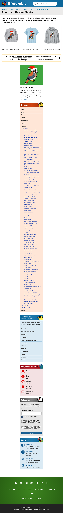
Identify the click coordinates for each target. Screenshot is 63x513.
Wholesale (40, 489)
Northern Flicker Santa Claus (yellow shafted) (31, 224)
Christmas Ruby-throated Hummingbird (30, 182)
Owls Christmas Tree (29, 229)
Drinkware (24, 337)
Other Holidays (26, 307)
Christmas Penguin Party (30, 180)
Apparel (23, 329)
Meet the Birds (19, 489)
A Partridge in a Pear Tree (30, 134)
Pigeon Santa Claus (29, 238)
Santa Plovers (27, 278)
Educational (24, 120)
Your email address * (27, 410)
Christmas (31, 9)
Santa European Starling (30, 265)
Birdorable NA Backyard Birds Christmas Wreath (31, 158)
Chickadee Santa (28, 168)
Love (22, 112)
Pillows (23, 354)
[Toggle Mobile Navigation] (60, 4)
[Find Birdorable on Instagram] (26, 483)
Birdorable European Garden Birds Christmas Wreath (32, 148)
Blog (31, 493)
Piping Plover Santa (29, 240)
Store (30, 489)
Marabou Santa (27, 219)
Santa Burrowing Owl (29, 252)
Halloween (25, 305)
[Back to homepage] (17, 3)
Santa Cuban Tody (28, 257)
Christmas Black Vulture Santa (31, 170)
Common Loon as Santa (30, 189)
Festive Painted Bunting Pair (31, 132)
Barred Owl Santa (28, 145)
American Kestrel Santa (42, 9)
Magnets (23, 348)
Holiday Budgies (28, 206)
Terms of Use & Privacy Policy (41, 509)
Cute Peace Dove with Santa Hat (32, 193)
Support (23, 310)
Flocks (23, 123)
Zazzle (28, 381)
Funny (23, 115)
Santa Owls (27, 273)
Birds (22, 109)
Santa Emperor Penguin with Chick (32, 261)
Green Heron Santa (28, 204)
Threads (29, 465)
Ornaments (24, 351)
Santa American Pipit (29, 246)
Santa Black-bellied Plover (30, 248)
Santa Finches (27, 267)
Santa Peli (26, 277)
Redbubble (29, 391)
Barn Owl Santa (28, 143)
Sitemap (38, 498)
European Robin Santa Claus (31, 130)
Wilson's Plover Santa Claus (31, 301)
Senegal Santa (27, 288)
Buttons (23, 334)
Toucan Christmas (28, 298)
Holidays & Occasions (22, 9)
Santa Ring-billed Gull (29, 280)
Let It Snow (27, 214)
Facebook (29, 444)
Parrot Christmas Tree (29, 233)
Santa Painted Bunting (29, 275)
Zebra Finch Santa (28, 303)
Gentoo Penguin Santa (29, 200)
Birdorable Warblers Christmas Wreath (31, 164)
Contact (30, 498)
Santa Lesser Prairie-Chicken (31, 269)
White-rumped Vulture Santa (31, 300)
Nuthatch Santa (28, 227)
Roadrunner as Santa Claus (30, 244)
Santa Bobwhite (28, 250)
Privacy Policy (29, 429)
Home (3, 9)
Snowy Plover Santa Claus (30, 292)
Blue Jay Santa (27, 166)
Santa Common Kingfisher (30, 255)
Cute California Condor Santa (31, 191)
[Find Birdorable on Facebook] (16, 483)
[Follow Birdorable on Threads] (31, 483)
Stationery (24, 357)
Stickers (23, 360)
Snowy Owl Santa (28, 290)
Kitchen (23, 346)
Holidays (23, 126)
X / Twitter (29, 458)
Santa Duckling (27, 259)
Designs (12, 9)
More (25, 99)
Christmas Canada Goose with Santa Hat (31, 173)
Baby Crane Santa (28, 139)
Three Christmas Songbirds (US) (32, 296)
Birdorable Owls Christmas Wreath (32, 161)
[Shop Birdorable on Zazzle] (36, 483)
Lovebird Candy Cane (29, 216)
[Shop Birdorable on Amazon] (42, 483)
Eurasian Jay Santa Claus (30, 198)
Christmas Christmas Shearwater (32, 176)
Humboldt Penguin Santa (30, 208)
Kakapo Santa (27, 210)
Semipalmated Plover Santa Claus (32, 286)
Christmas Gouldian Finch (30, 178)
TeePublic (29, 386)
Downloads (52, 489)
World (23, 117)
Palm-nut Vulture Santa (30, 231)
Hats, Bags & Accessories (28, 340)
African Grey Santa (28, 135)
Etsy (27, 376)
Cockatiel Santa (28, 187)
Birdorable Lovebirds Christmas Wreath (32, 151)
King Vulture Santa (28, 212)
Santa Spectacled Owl (29, 282)
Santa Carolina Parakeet (30, 254)
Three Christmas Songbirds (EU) (32, 294)
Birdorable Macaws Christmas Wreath (31, 155)
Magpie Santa (27, 217)
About (24, 498)
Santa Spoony (27, 284)
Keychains (24, 343)
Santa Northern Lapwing (30, 271)
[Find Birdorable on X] (21, 483)
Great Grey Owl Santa (29, 202)
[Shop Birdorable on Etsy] (47, 483)
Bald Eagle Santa (28, 141)
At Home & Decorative (28, 332)
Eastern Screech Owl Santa (31, 195)
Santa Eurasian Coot (29, 263)
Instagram (29, 451)
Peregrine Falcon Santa (29, 236)
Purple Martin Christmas (30, 242)
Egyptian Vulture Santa (29, 196)
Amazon (6, 46)
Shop (7, 9)
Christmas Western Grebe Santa (32, 185)
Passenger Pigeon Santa (30, 234)
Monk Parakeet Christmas (30, 221)
